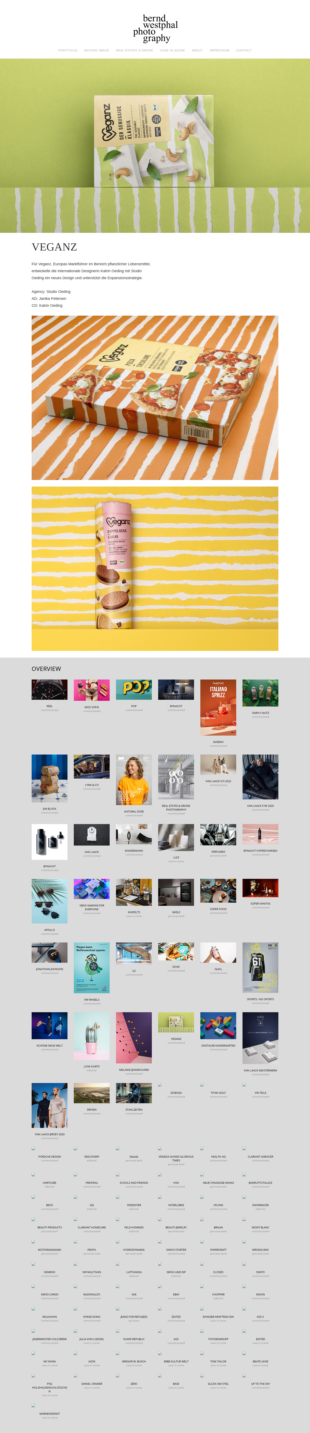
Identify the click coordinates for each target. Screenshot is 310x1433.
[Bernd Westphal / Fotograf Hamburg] (155, 24)
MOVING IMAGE (96, 50)
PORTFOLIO (68, 50)
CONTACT (244, 50)
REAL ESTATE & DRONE (134, 50)
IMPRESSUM (219, 50)
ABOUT (197, 50)
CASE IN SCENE (172, 50)
